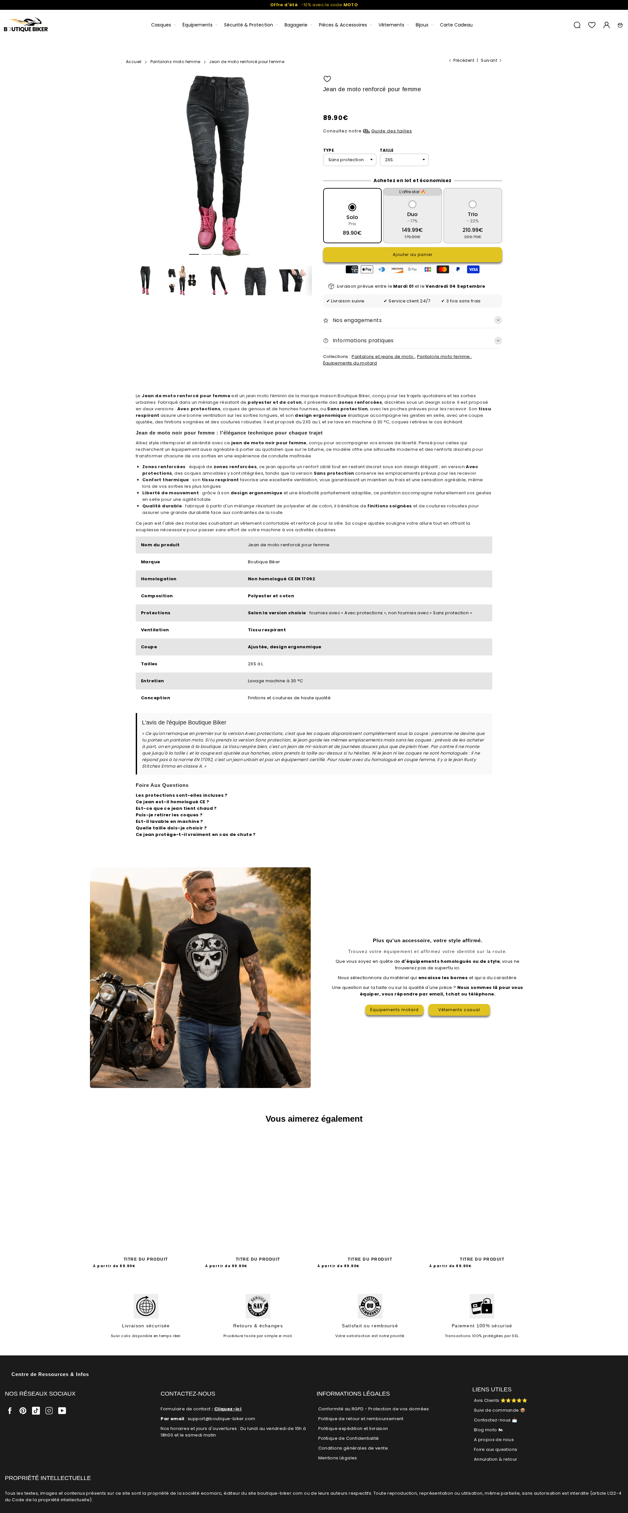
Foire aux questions (495, 1449)
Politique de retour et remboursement (361, 1419)
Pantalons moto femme (444, 356)
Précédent (463, 60)
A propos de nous (494, 1439)
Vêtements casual (459, 1009)
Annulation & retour (495, 1459)
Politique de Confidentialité (348, 1438)
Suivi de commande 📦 (500, 1410)
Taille (387, 150)
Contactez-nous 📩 (495, 1420)
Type (328, 150)
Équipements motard (394, 1009)
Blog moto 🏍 (488, 1430)
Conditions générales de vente (353, 1448)
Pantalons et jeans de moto (383, 356)
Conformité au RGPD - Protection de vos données (373, 1409)
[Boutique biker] (26, 25)
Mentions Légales (337, 1458)
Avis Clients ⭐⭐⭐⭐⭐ (500, 1400)
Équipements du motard (350, 363)
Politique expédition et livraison (353, 1428)
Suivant (489, 60)
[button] (194, 254)
